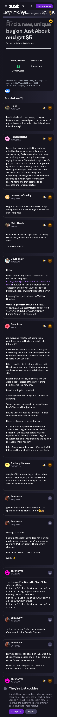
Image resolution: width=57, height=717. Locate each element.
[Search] (23, 6)
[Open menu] (6, 6)
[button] (28, 117)
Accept (15, 711)
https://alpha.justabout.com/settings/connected (28, 283)
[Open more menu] (31, 6)
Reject (31, 711)
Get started (43, 6)
